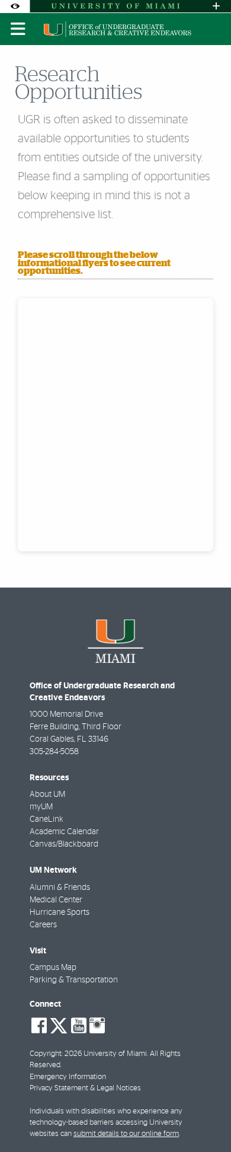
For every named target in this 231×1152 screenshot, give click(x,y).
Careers (43, 925)
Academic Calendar (64, 832)
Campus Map (53, 967)
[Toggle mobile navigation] (18, 29)
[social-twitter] (58, 1024)
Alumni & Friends (60, 887)
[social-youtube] (78, 1025)
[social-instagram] (97, 1025)
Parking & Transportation (74, 980)
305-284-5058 (54, 752)
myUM (41, 807)
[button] (205, 1118)
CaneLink (46, 819)
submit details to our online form (126, 1134)
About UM (47, 794)
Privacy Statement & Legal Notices (85, 1088)
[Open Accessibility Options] (15, 6)
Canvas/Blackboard (64, 844)
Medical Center (56, 900)
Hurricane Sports (59, 912)
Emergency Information (68, 1077)
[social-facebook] (39, 1025)
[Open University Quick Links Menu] (216, 6)
